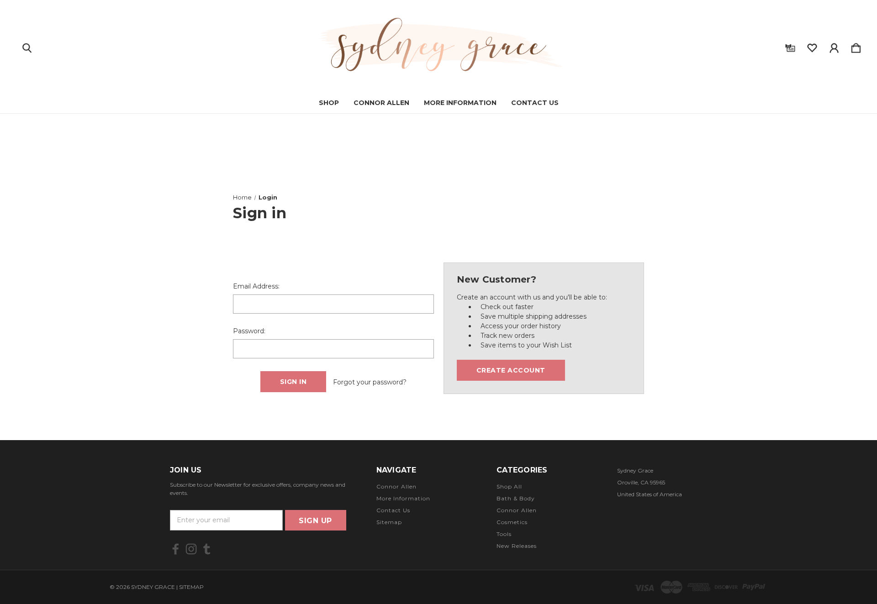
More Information (460, 103)
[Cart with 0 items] (856, 46)
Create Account (510, 370)
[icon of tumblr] (206, 549)
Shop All (509, 486)
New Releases (517, 545)
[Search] (27, 46)
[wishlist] (812, 46)
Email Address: (256, 286)
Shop (329, 103)
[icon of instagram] (191, 549)
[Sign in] (834, 46)
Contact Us (535, 103)
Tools (504, 533)
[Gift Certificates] (790, 46)
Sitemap (389, 522)
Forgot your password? (370, 382)
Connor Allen (381, 103)
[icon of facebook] (175, 549)
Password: (249, 331)
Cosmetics (512, 522)
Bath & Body (516, 498)
